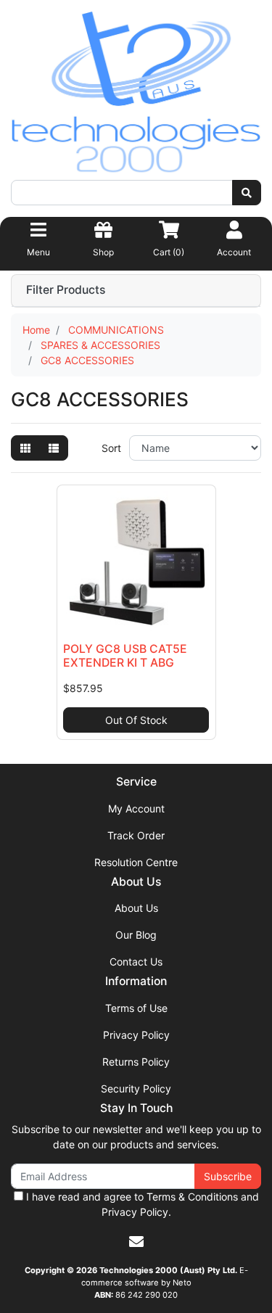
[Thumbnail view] (25, 448)
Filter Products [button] (65, 290)
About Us (136, 908)
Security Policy (136, 1088)
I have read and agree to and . (141, 1204)
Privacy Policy (136, 1035)
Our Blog (136, 935)
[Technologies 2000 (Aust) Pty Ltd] (136, 95)
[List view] (53, 448)
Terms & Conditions (192, 1196)
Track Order (136, 835)
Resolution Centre (136, 862)
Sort (111, 448)
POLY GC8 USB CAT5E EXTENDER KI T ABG (125, 656)
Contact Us (136, 961)
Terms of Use (136, 1008)
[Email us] (136, 1242)
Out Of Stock (136, 720)
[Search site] (246, 192)
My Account (136, 808)
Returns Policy (136, 1061)
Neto (182, 1282)
